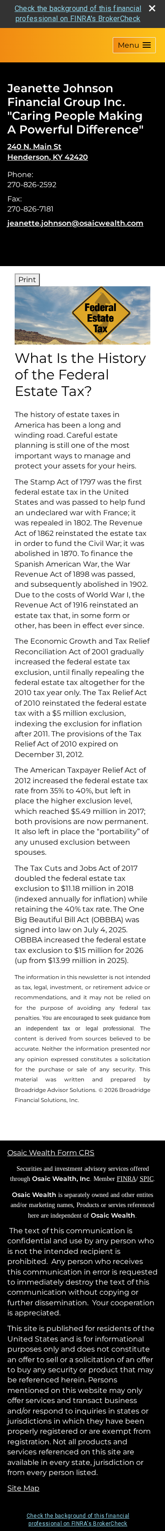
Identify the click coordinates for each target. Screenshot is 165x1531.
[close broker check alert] (152, 8)
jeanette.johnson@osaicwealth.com (75, 223)
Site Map (23, 1488)
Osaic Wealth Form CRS (50, 1152)
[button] (134, 45)
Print (27, 279)
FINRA (126, 1178)
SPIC (147, 1178)
